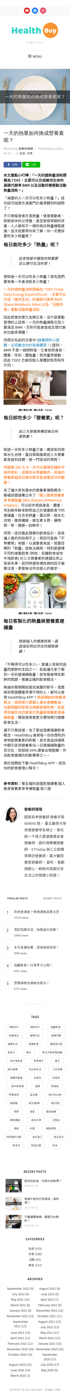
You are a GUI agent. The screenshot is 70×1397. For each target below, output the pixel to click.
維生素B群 (34, 1103)
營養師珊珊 (25, 148)
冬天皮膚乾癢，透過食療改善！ (36, 947)
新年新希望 (17, 1086)
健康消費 (56, 1035)
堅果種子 (39, 1060)
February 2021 (17, 1343)
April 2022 (47, 1299)
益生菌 (34, 1094)
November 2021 (17, 1316)
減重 (37, 1086)
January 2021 (46, 1343)
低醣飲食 (56, 1027)
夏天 (57, 1060)
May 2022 (17, 1299)
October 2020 (17, 1354)
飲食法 (16, 1145)
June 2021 (17, 1332)
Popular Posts (17, 898)
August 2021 (46, 1321)
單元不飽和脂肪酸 (52, 1052)
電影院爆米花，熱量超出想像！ (36, 929)
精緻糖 (14, 1103)
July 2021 (46, 1327)
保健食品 (14, 1035)
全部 (22, 153)
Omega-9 (34, 1027)
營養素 (55, 1086)
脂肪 (32, 1111)
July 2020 (46, 1364)
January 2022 (18, 1310)
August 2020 (17, 1364)
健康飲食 (34, 1043)
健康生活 (13, 1043)
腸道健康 (51, 1111)
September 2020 (49, 1356)
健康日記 (35, 1035)
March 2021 (46, 1338)
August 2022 (47, 1288)
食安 (31, 1265)
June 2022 (47, 1294)
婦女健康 (13, 1069)
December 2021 (46, 1310)
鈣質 (32, 1128)
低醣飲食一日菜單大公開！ (33, 965)
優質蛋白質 (56, 1043)
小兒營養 (57, 1069)
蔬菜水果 (36, 1120)
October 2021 (47, 1316)
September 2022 (18, 1288)
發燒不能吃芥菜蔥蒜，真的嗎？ (41, 1201)
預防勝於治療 (13, 1136)
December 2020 (17, 1349)
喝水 (28, 1052)
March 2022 (18, 1305)
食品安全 (59, 1136)
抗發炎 (56, 1077)
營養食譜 (14, 1094)
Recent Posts (52, 898)
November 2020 (46, 1349)
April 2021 (17, 1338)
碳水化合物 (55, 1094)
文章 (29, 153)
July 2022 (18, 1294)
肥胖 (16, 1111)
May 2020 (47, 1370)
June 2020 (17, 1370)
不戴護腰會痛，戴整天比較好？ (41, 1219)
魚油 (54, 1145)
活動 (32, 1259)
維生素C (55, 1103)
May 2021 (47, 1332)
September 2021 (20, 1323)
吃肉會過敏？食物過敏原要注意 (36, 911)
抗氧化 (37, 1077)
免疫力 (11, 1052)
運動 (16, 1128)
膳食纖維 (15, 1120)
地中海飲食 (16, 1060)
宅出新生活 (35, 1069)
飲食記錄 (36, 1145)
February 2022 (47, 1305)
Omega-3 (14, 1027)
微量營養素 (16, 1077)
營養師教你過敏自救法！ (32, 983)
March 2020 (18, 1375)
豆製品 (56, 1120)
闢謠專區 (51, 1128)
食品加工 (37, 1136)
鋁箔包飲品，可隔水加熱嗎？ (43, 1181)
